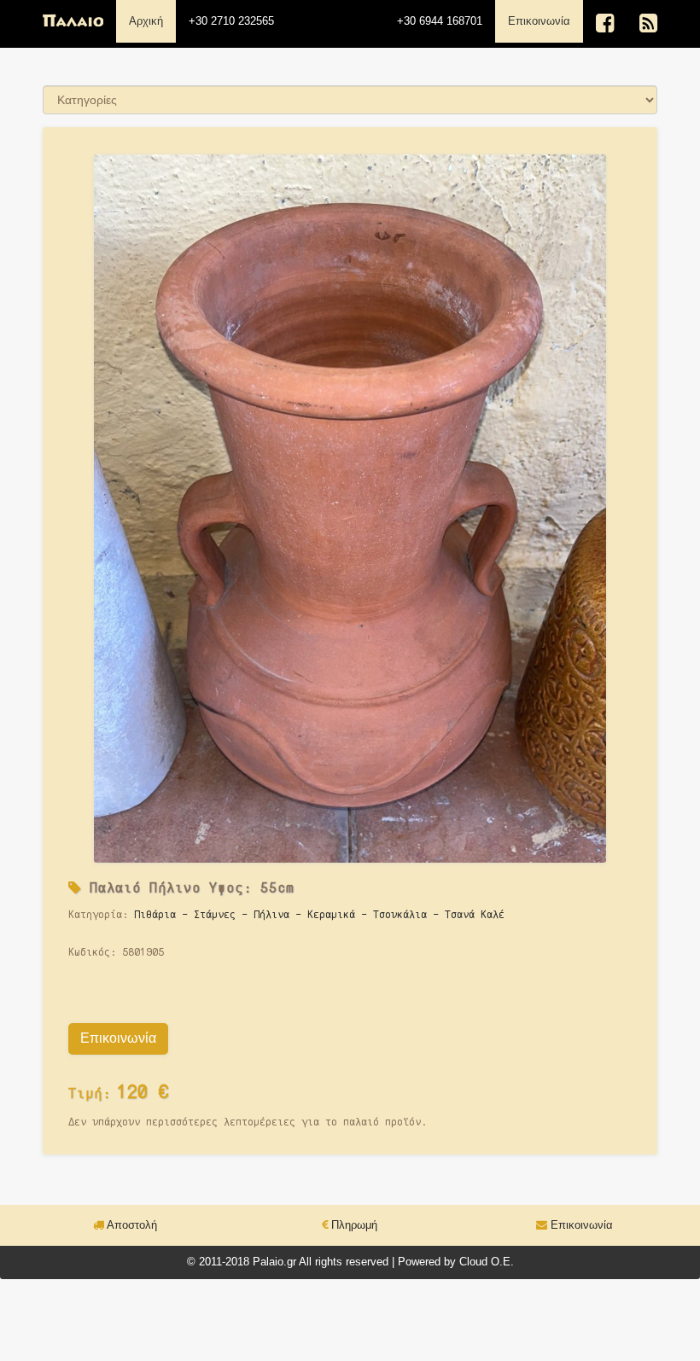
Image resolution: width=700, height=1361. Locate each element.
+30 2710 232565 (231, 21)
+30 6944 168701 (439, 21)
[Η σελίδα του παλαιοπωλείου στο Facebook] (605, 23)
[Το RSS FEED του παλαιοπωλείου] (648, 23)
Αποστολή (130, 1225)
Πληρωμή (352, 1225)
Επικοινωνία (545, 20)
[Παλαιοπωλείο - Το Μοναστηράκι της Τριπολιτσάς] (73, 21)
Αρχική (146, 21)
